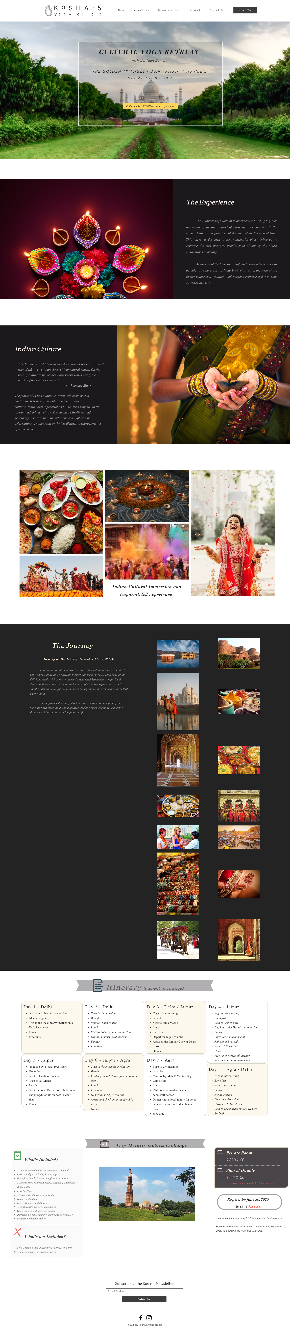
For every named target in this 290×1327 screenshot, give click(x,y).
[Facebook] (140, 1317)
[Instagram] (149, 1317)
